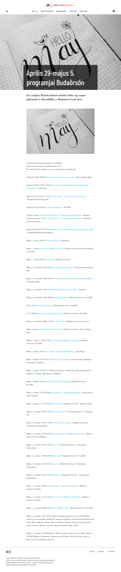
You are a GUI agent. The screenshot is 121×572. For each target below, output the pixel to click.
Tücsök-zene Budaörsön (53, 207)
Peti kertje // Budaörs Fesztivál (51, 248)
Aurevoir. (55, 463)
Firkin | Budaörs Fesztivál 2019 (64, 289)
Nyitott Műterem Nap (60, 508)
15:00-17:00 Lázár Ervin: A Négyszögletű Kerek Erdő (62, 218)
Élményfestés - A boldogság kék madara (65, 392)
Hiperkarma (56, 475)
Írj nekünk (111, 551)
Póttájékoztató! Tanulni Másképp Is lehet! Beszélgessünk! (71, 229)
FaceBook (101, 551)
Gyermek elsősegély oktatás (62, 267)
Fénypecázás (57, 455)
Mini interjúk (47, 11)
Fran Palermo (49, 259)
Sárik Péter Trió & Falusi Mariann (57, 381)
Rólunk (92, 551)
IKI (46, 370)
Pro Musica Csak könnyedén (58, 359)
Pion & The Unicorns (45, 305)
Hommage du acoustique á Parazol (50, 313)
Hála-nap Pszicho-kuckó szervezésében (59, 177)
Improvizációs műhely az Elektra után (66, 497)
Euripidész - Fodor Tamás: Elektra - (65, 486)
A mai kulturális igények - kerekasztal (65, 340)
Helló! (35, 11)
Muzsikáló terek (56, 403)
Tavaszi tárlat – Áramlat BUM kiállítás (59, 351)
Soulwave (55, 444)
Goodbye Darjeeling (60, 297)
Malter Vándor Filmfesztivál (51, 329)
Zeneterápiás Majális (52, 240)
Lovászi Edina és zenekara (62, 422)
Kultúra (84, 11)
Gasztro (73, 11)
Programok (61, 11)
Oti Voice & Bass (59, 321)
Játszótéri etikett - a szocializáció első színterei (67, 196)
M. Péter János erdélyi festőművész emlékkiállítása (72, 278)
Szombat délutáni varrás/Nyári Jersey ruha (68, 433)
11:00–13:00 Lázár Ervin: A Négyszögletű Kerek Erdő (61, 215)
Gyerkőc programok (59, 411)
